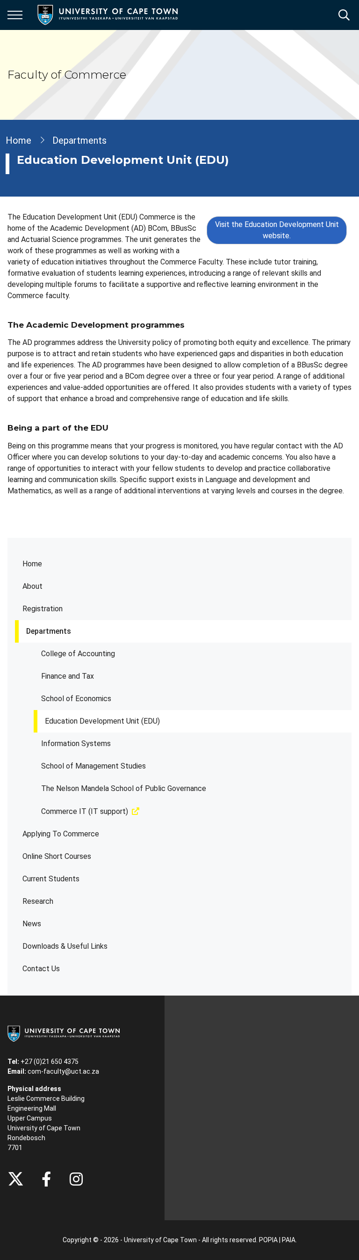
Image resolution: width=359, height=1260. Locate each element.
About (32, 586)
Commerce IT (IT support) (84, 811)
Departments (48, 631)
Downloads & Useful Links (65, 946)
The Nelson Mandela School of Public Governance (123, 788)
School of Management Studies (93, 766)
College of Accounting (78, 653)
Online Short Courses (56, 856)
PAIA (288, 1240)
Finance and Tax (67, 676)
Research (37, 901)
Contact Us (41, 968)
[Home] (63, 1033)
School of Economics (76, 698)
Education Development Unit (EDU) (102, 721)
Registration (42, 608)
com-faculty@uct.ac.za (63, 1071)
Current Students (50, 878)
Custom (76, 1179)
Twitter (15, 1179)
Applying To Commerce (60, 833)
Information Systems (76, 743)
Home (32, 563)
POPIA (268, 1240)
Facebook (46, 1179)
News (31, 923)
